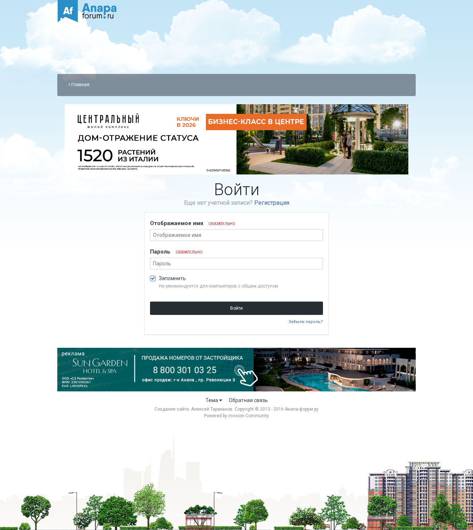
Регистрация (271, 202)
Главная (79, 84)
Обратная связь (248, 400)
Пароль (176, 251)
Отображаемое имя (192, 223)
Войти (236, 308)
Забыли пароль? (306, 321)
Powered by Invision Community (236, 415)
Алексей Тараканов (211, 409)
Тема (212, 400)
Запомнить (172, 278)
